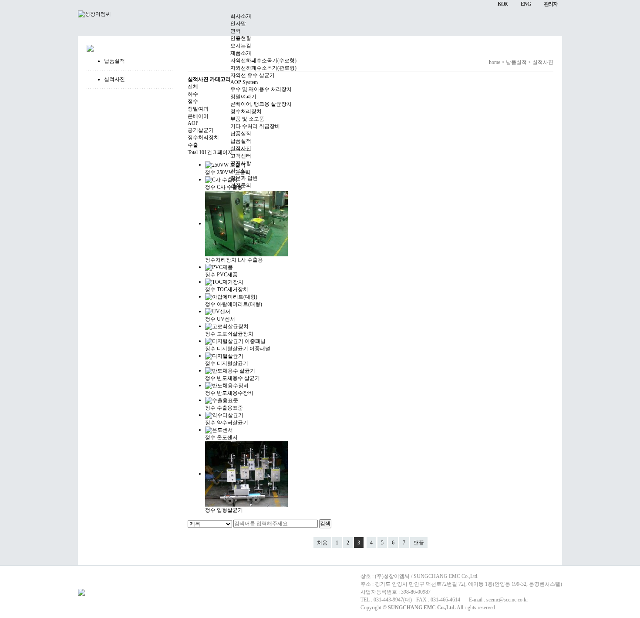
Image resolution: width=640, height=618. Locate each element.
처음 (322, 543)
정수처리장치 (220, 260)
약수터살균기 (232, 423)
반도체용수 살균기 (238, 378)
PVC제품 (227, 275)
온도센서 (227, 437)
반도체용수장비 (235, 393)
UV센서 (226, 319)
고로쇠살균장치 (235, 334)
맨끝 (419, 543)
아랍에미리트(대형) (239, 304)
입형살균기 (230, 510)
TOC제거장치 (232, 289)
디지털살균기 (232, 363)
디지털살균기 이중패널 (243, 349)
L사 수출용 (250, 260)
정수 (210, 275)
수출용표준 (230, 408)
